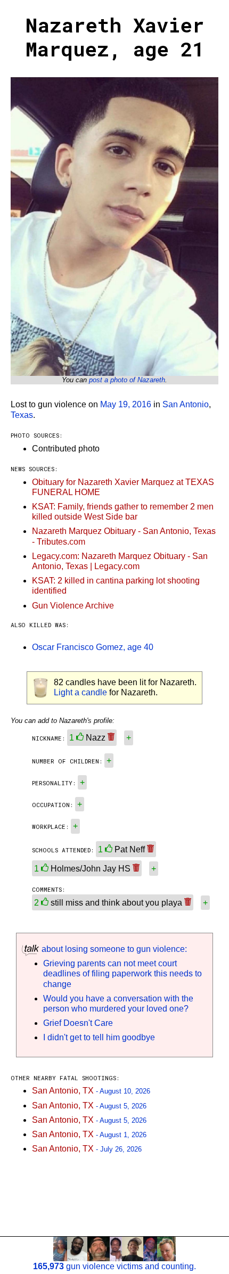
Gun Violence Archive (73, 605)
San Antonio (185, 404)
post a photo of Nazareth (127, 380)
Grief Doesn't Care (78, 1023)
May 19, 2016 (125, 404)
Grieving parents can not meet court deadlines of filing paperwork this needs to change (122, 973)
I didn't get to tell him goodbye (99, 1037)
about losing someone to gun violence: (113, 949)
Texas (22, 415)
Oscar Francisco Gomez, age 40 (92, 647)
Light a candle (80, 692)
